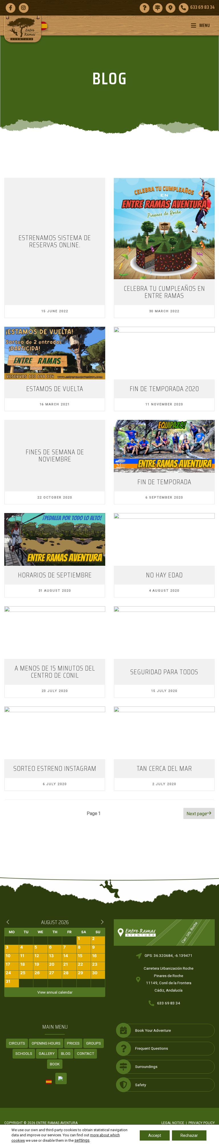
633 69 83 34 (168, 1003)
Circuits (17, 1043)
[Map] (170, 8)
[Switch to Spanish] (45, 26)
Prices (73, 1043)
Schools (23, 1053)
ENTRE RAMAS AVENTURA (57, 1123)
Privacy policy (201, 1123)
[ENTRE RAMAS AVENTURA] (23, 29)
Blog (65, 1053)
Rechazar (189, 1135)
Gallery (46, 1053)
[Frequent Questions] (144, 8)
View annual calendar (54, 992)
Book (55, 1064)
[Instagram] (23, 8)
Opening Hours (46, 1043)
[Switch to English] (61, 1078)
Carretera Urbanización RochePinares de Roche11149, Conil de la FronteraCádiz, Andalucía (168, 979)
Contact (85, 1053)
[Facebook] (10, 8)
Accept (154, 1135)
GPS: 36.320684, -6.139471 (168, 955)
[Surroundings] (157, 8)
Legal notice (172, 1123)
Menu (204, 25)
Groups (93, 1043)
